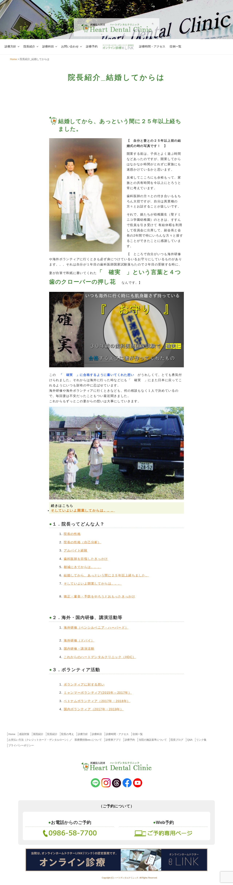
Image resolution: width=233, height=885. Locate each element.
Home (11, 734)
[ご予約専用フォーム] (163, 832)
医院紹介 (38, 734)
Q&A (189, 739)
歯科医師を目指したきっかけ (86, 559)
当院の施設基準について (153, 739)
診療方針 (10, 46)
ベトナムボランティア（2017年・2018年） (97, 701)
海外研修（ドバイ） (79, 640)
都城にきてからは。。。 (82, 567)
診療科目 (48, 46)
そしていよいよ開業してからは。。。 (83, 510)
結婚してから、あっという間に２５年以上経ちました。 (106, 575)
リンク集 (201, 739)
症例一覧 (175, 46)
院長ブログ (177, 739)
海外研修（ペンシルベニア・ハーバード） (96, 627)
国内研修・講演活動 (79, 648)
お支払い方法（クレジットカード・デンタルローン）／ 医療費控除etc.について (55, 739)
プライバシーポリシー (21, 745)
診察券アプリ (113, 739)
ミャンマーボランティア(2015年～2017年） (98, 692)
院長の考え (67, 734)
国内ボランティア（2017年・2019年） (94, 709)
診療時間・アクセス (152, 46)
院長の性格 (72, 534)
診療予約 (92, 46)
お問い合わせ (70, 46)
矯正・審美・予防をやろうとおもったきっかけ (99, 596)
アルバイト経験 (76, 550)
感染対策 (24, 734)
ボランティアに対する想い (84, 684)
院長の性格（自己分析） (82, 542)
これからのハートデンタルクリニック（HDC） (100, 657)
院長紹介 (29, 46)
